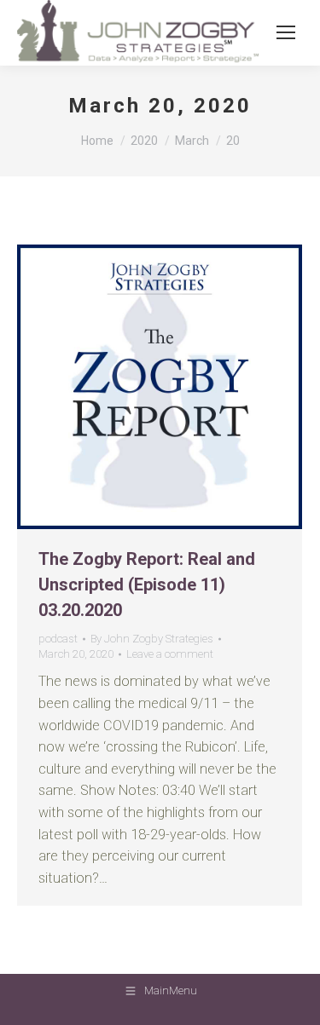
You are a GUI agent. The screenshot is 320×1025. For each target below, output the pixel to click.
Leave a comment (169, 654)
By (151, 638)
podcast (58, 638)
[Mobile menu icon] (286, 32)
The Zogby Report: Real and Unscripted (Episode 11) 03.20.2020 (146, 584)
